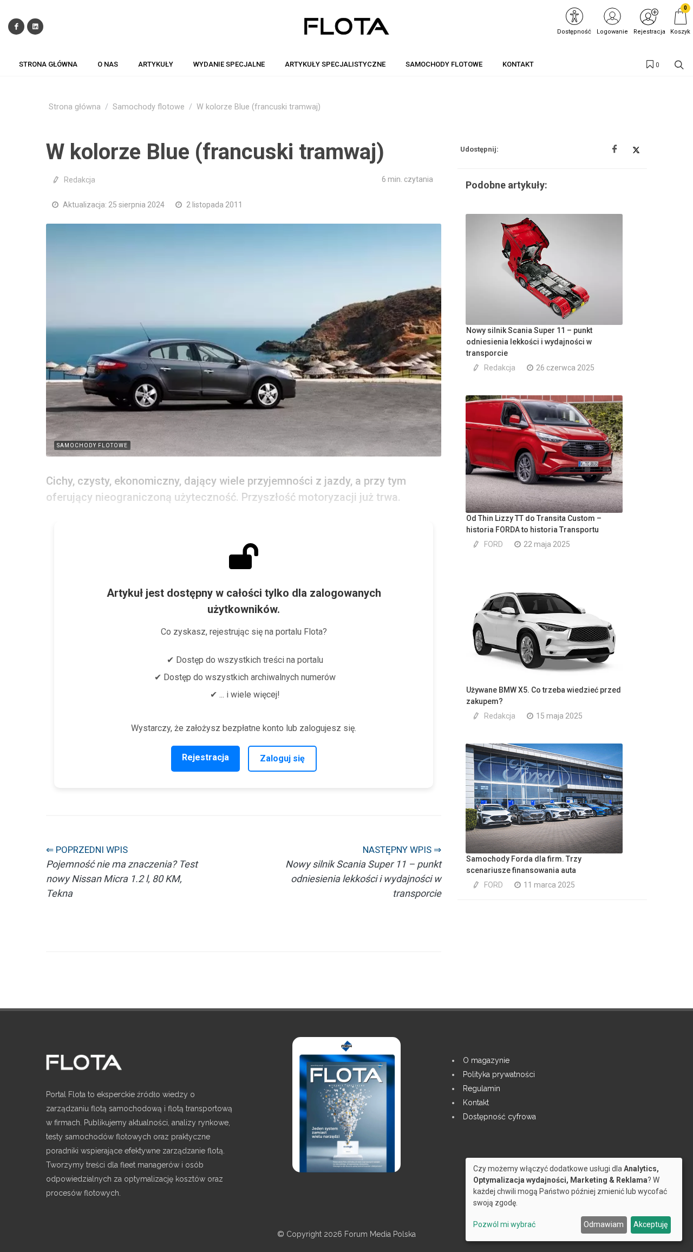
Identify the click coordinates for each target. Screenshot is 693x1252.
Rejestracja (205, 757)
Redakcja (79, 179)
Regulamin (481, 1088)
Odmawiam (604, 1224)
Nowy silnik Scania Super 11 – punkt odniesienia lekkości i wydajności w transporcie (529, 341)
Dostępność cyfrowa (499, 1116)
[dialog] (574, 1199)
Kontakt (476, 1102)
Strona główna (75, 107)
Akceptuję (650, 1224)
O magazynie (486, 1060)
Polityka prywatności (499, 1074)
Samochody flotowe (149, 107)
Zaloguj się (282, 758)
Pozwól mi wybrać (504, 1224)
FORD (493, 544)
